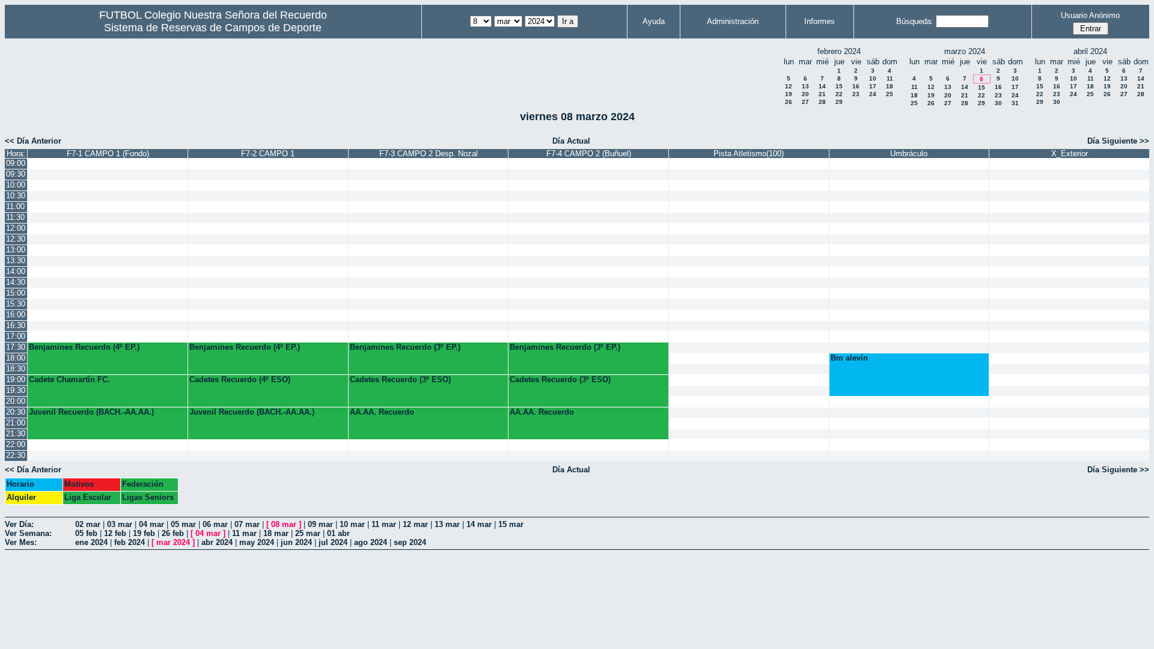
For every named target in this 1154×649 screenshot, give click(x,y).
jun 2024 (296, 542)
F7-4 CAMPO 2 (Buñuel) (588, 153)
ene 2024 (91, 542)
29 (839, 102)
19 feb (144, 533)
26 (788, 102)
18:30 (15, 368)
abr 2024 (217, 542)
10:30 (15, 195)
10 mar (352, 524)
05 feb (86, 533)
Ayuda (654, 21)
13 (805, 86)
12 (788, 86)
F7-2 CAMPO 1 (268, 153)
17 (872, 86)
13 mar (447, 524)
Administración (733, 21)
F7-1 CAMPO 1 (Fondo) (108, 153)
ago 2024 (370, 542)
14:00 (15, 271)
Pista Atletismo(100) (748, 153)
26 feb (173, 533)
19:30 (15, 390)
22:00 (15, 444)
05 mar (183, 524)
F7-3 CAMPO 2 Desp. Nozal (428, 153)
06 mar (215, 524)
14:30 (15, 282)
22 (839, 94)
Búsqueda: (914, 21)
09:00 (15, 163)
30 (998, 103)
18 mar (275, 533)
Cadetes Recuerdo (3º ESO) (400, 379)
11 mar (383, 524)
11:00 (15, 206)
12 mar (415, 524)
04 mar (151, 524)
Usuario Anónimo (1090, 15)
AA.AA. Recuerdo (382, 411)
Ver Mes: (21, 542)
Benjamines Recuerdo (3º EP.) (405, 347)
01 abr (338, 533)
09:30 (15, 173)
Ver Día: (19, 524)
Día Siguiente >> (1118, 140)
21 (822, 94)
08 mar (283, 524)
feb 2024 (129, 542)
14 (822, 86)
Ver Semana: (28, 533)
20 (805, 94)
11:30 (15, 217)
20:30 (15, 411)
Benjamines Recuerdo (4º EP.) (84, 347)
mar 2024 (173, 542)
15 (839, 86)
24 (872, 94)
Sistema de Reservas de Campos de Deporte (213, 28)
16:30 (15, 325)
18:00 (15, 357)
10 (872, 78)
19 (788, 94)
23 (855, 94)
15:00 (15, 292)
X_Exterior (1069, 153)
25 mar (307, 533)
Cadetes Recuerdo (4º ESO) (239, 379)
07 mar (247, 524)
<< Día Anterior (33, 140)
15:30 (15, 303)
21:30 (15, 433)
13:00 (15, 249)
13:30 (15, 260)
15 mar (511, 524)
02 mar (87, 524)
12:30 (15, 238)
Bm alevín (849, 357)
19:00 (15, 379)
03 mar (119, 524)
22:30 (15, 455)
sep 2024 (410, 542)
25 (889, 94)
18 (889, 86)
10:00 (15, 184)
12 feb (115, 533)
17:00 (15, 336)
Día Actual (571, 140)
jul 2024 (333, 542)
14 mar (479, 524)
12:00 (15, 228)
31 (1015, 103)
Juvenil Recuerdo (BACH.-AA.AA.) (91, 411)
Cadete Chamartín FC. (69, 379)
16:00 (15, 314)
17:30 (15, 347)
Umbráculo (908, 153)
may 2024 (256, 542)
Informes (819, 21)
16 (855, 86)
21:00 (15, 422)
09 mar (320, 524)
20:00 (15, 401)
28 (822, 102)
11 (890, 78)
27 (805, 102)
